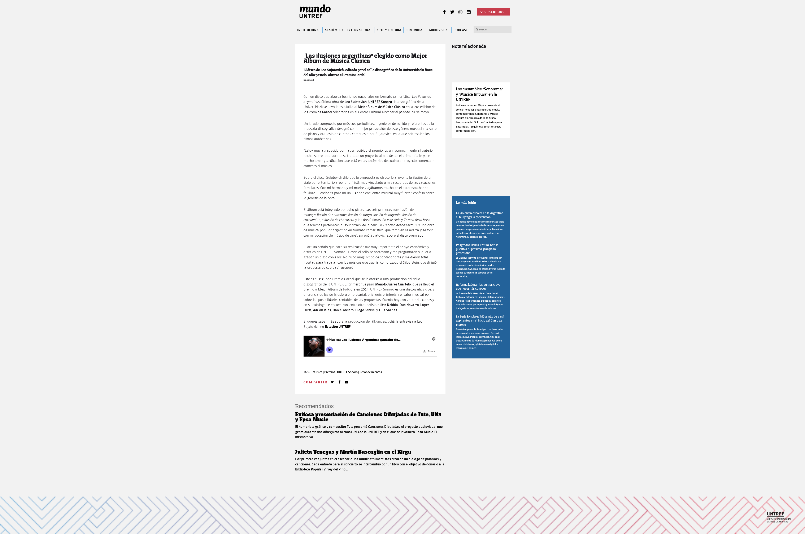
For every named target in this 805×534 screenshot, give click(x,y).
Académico (334, 29)
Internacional (359, 29)
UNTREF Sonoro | (348, 372)
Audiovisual (439, 29)
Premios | (330, 372)
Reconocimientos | (371, 372)
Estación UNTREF (338, 326)
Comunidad (415, 29)
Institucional (308, 29)
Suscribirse (495, 12)
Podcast (461, 29)
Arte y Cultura (389, 29)
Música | (318, 372)
